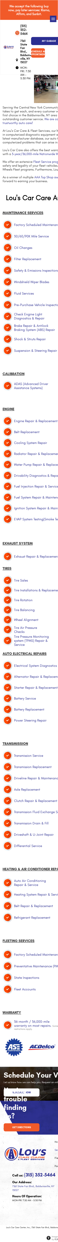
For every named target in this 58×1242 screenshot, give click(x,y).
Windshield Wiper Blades (31, 282)
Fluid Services (24, 293)
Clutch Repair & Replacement (35, 801)
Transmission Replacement (33, 767)
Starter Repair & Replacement (36, 688)
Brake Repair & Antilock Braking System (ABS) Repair (34, 328)
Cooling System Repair (30, 443)
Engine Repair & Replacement (36, 421)
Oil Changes (23, 248)
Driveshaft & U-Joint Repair (34, 834)
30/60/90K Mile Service (31, 236)
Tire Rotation (23, 600)
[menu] (53, 19)
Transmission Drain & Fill (31, 823)
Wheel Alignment (26, 620)
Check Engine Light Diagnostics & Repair (29, 316)
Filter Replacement (27, 259)
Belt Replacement (26, 432)
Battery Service (25, 698)
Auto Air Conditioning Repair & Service (30, 883)
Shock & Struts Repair (30, 339)
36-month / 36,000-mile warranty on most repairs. (32, 1023)
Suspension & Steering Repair (35, 350)
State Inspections (26, 978)
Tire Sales (21, 580)
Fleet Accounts (25, 989)
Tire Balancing (24, 610)
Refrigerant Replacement (32, 917)
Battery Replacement (29, 709)
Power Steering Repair (30, 720)
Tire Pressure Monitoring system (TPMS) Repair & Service (31, 640)
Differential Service (28, 846)
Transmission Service (28, 756)
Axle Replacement (27, 789)
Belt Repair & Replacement (33, 906)
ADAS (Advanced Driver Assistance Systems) (31, 386)
